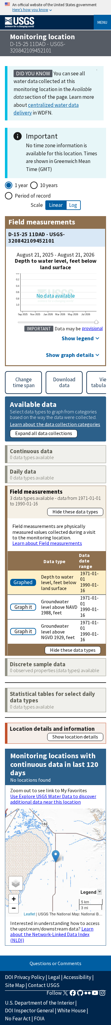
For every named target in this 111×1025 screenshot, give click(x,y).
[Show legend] (99, 892)
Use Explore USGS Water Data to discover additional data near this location (53, 799)
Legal (54, 977)
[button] (56, 856)
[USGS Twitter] (65, 994)
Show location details (75, 737)
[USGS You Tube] (95, 994)
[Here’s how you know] (55, 7)
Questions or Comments (55, 963)
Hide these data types (75, 511)
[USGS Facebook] (72, 994)
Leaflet (29, 913)
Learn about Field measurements (47, 543)
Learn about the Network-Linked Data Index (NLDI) (51, 934)
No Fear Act (18, 1018)
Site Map (15, 985)
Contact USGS (44, 985)
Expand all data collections (43, 433)
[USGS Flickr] (87, 994)
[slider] (96, 322)
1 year (21, 185)
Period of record (33, 195)
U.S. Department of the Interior (39, 1002)
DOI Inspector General (29, 1010)
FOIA (39, 1018)
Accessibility (77, 977)
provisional (92, 328)
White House (71, 1010)
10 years (49, 185)
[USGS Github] (80, 994)
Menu (102, 22)
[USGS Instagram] (102, 994)
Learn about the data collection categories (55, 424)
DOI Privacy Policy (25, 977)
